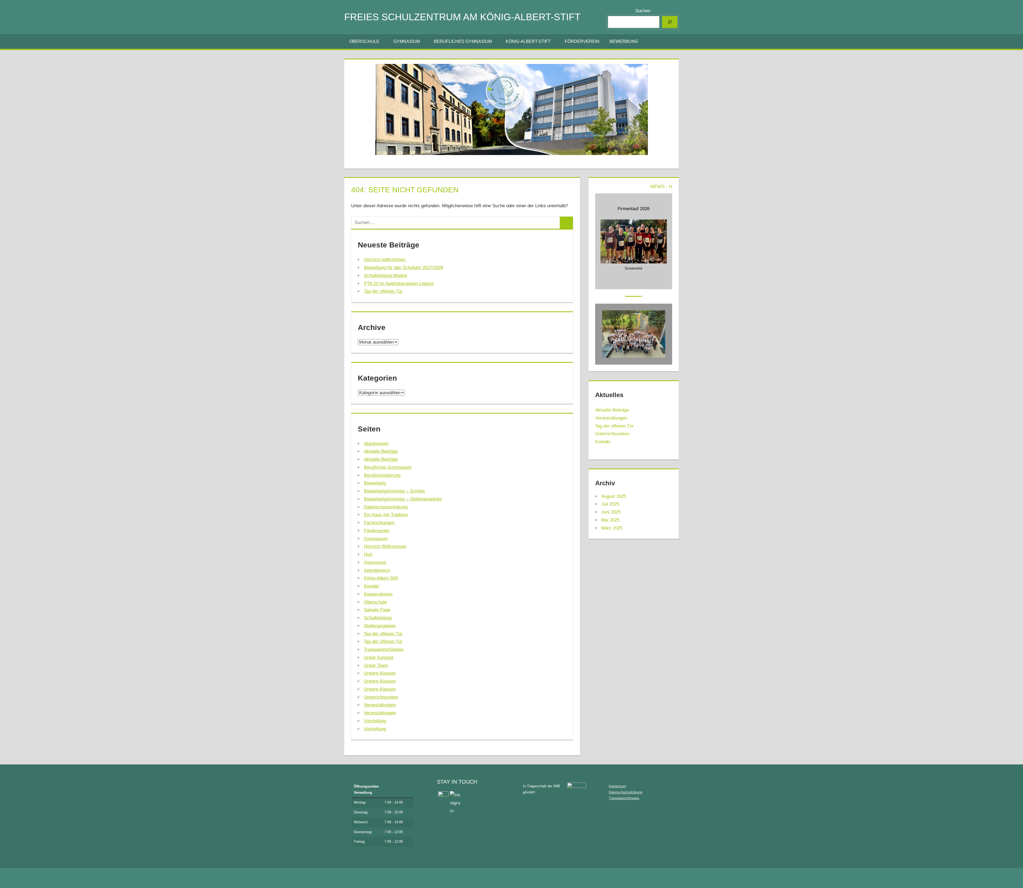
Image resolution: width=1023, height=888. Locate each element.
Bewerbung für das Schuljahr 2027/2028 (403, 267)
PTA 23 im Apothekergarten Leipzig (398, 283)
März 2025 (611, 528)
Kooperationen (378, 594)
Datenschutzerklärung (386, 507)
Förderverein (582, 41)
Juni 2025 (610, 512)
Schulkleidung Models (385, 275)
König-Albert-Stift (528, 41)
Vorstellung (375, 720)
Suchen (642, 10)
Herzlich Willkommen (385, 546)
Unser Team (376, 665)
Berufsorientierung (382, 475)
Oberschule (364, 41)
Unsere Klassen (380, 673)
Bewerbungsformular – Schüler (394, 491)
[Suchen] (669, 22)
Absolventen (376, 443)
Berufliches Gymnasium (463, 41)
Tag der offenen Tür (383, 291)
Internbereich (377, 570)
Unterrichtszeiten (381, 697)
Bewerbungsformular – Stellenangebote (403, 499)
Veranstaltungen (380, 704)
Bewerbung (624, 41)
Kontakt (371, 586)
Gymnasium (406, 41)
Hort (368, 554)
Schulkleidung (378, 617)
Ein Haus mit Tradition (386, 514)
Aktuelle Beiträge (381, 451)
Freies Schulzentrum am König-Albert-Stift (462, 16)
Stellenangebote (380, 625)
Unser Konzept (378, 657)
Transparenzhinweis (384, 649)
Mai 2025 (610, 520)
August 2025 (613, 496)
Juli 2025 (610, 504)
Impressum (375, 562)
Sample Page (377, 609)
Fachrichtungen (379, 522)
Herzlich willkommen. (385, 259)
